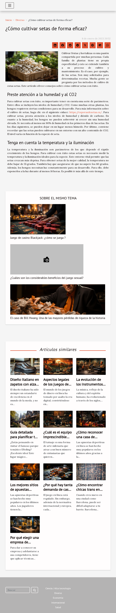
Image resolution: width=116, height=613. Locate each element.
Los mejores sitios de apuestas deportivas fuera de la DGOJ (24, 491)
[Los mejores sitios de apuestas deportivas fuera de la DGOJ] (25, 471)
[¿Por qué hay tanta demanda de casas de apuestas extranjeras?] (58, 471)
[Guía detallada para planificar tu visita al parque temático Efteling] (25, 418)
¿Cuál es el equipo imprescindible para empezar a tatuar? (57, 439)
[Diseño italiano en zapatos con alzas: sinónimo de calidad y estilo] (25, 366)
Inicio (8, 19)
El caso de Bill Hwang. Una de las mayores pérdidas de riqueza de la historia (57, 318)
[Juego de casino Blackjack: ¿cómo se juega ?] (38, 219)
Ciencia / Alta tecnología (58, 588)
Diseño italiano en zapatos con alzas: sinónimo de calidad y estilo (24, 386)
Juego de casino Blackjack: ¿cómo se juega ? (38, 238)
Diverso (20, 19)
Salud (58, 607)
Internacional (58, 602)
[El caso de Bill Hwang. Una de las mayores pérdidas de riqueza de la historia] (57, 299)
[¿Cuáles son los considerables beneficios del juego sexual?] (46, 259)
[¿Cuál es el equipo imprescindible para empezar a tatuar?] (58, 418)
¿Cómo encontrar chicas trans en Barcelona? (89, 489)
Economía (58, 597)
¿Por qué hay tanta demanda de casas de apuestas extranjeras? (57, 491)
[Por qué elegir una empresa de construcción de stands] (25, 524)
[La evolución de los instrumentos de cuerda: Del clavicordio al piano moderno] (91, 366)
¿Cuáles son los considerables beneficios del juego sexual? (46, 278)
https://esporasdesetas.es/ (85, 112)
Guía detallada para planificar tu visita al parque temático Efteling (24, 439)
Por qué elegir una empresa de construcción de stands (24, 544)
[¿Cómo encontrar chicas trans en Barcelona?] (91, 471)
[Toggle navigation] (9, 5)
